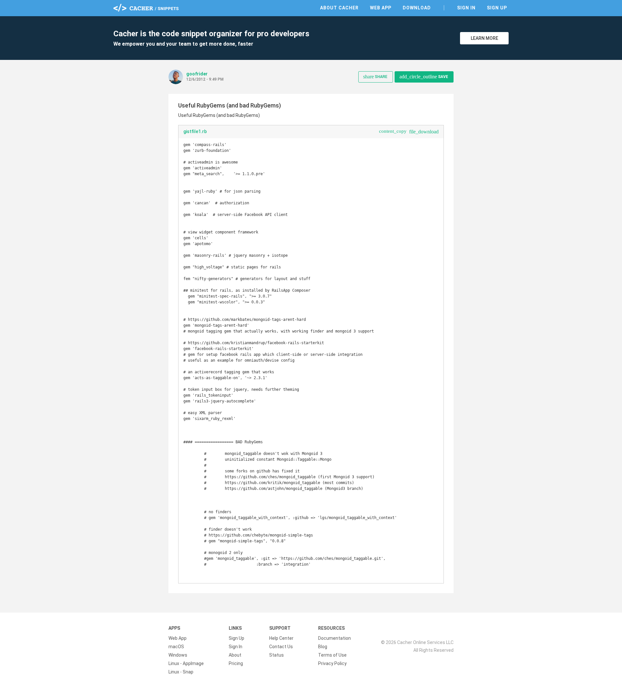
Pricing (236, 663)
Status (276, 655)
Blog (322, 646)
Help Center (281, 638)
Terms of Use (332, 655)
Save (423, 76)
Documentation (334, 638)
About (235, 655)
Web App (380, 7)
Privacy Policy (332, 663)
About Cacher (339, 7)
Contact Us (281, 646)
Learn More (484, 38)
